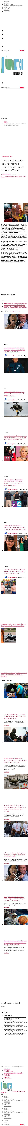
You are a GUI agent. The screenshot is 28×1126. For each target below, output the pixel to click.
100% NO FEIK (7, 11)
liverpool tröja (7, 1015)
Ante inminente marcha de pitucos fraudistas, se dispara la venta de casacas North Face (15, 854)
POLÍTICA (6, 3)
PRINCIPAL (7, 1)
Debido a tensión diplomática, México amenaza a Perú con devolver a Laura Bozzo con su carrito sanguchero (13, 482)
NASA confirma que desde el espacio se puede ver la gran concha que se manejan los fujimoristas (15, 943)
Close (2, 1094)
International (15, 311)
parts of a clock (7, 1023)
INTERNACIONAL (9, 4)
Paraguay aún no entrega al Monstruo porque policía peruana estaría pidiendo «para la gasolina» (15, 527)
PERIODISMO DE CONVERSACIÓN (13, 6)
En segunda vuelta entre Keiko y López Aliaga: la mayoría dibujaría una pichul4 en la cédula (14, 350)
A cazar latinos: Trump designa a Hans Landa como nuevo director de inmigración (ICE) (15, 394)
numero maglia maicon (9, 1031)
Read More (6, 725)
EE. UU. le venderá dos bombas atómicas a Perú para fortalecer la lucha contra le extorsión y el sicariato (15, 808)
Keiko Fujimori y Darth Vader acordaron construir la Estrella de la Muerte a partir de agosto (15, 760)
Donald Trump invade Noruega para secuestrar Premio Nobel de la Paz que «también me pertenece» (15, 437)
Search (22, 50)
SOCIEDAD (7, 7)
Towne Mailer (7, 1019)
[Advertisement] (14, 102)
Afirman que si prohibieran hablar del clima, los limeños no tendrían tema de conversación (15, 1034)
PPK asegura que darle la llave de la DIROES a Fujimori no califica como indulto (15, 1017)
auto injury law (7, 1027)
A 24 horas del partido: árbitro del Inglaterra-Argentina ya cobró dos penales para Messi (14, 716)
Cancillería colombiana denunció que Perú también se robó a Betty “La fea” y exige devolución (14, 571)
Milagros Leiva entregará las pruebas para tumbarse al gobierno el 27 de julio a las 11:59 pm (15, 1021)
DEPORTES (7, 8)
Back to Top (3, 1092)
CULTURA (6, 10)
